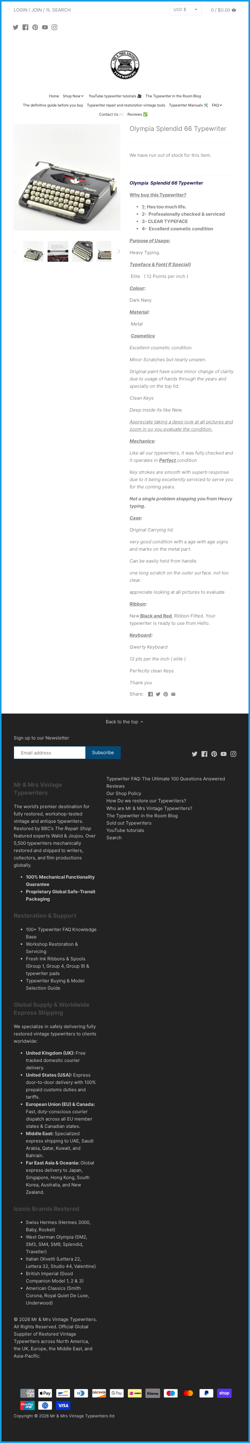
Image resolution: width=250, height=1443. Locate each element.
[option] (33, 251)
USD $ (179, 9)
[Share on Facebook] (150, 693)
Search (114, 837)
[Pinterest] (35, 27)
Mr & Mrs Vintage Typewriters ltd (82, 1415)
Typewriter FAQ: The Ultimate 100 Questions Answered (165, 779)
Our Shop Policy (123, 793)
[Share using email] (173, 693)
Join (36, 10)
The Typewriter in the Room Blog (142, 816)
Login (20, 10)
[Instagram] (54, 27)
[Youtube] (45, 27)
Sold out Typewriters (129, 823)
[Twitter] (16, 27)
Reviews (115, 786)
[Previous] (15, 251)
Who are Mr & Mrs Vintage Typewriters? (149, 808)
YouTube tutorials (125, 830)
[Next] (118, 251)
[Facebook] (25, 27)
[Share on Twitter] (158, 693)
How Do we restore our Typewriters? (146, 801)
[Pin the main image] (165, 693)
